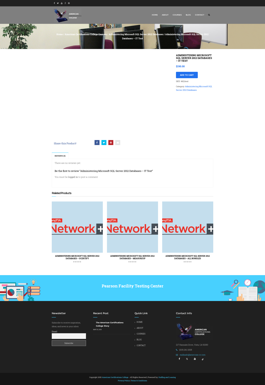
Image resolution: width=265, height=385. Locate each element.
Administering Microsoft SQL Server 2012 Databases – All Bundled (187, 257)
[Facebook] (54, 3)
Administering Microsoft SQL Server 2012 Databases (136, 34)
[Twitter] (58, 3)
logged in (73, 176)
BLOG (188, 15)
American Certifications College (115, 377)
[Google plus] (65, 3)
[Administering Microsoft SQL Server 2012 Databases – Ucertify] (77, 227)
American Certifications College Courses (86, 34)
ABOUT (165, 15)
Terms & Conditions (139, 380)
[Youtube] (62, 3)
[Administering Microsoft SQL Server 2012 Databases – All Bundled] (187, 227)
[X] (187, 360)
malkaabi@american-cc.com (192, 354)
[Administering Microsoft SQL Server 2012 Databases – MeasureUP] (132, 227)
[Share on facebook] (97, 142)
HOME (155, 15)
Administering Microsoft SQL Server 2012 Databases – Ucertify (77, 257)
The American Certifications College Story (109, 324)
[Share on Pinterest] (110, 142)
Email (54, 331)
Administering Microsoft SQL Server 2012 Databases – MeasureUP (132, 257)
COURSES (177, 15)
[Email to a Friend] (117, 142)
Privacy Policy (124, 380)
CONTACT (199, 15)
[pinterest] (69, 3)
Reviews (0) (60, 156)
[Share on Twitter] (103, 142)
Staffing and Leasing (167, 377)
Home (59, 34)
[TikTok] (202, 360)
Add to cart (187, 75)
